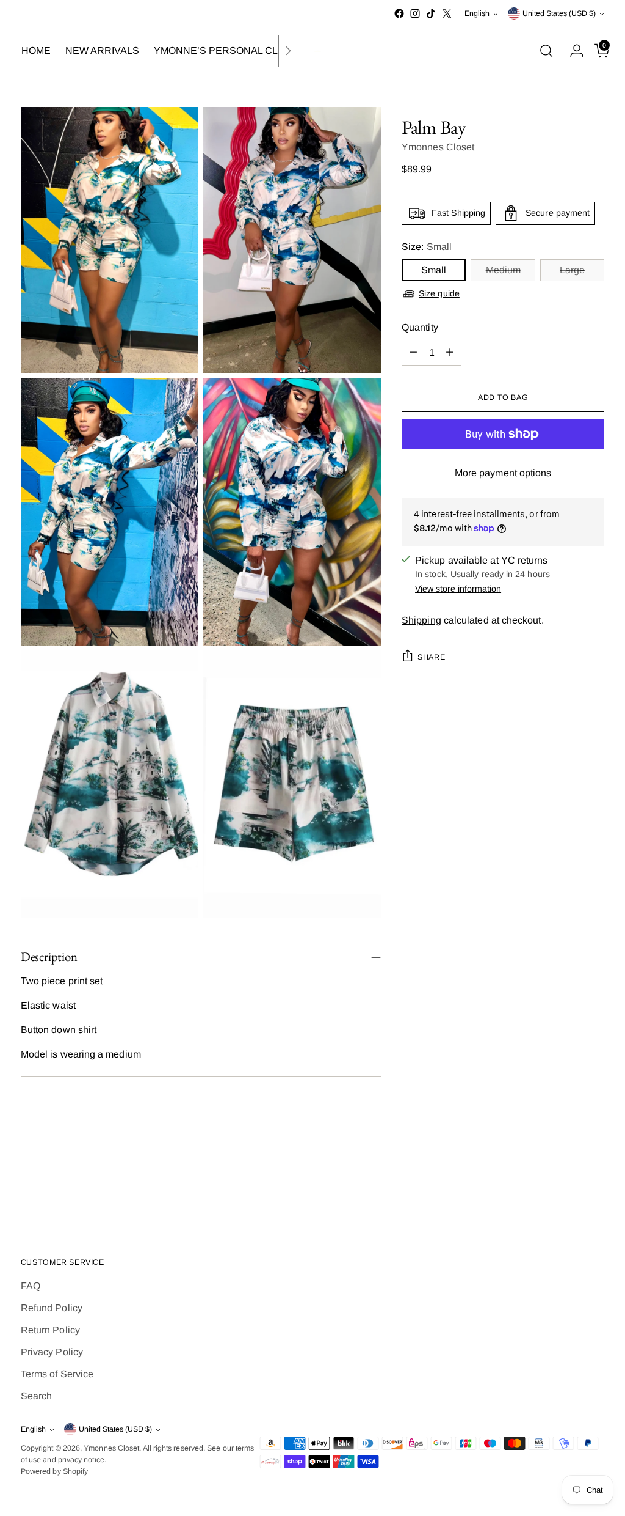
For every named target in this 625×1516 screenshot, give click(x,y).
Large (572, 270)
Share (431, 657)
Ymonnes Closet (438, 147)
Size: (427, 246)
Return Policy (50, 1330)
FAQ (30, 1286)
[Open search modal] (546, 51)
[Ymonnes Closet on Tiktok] (430, 13)
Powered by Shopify (54, 1471)
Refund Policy (51, 1308)
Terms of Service (57, 1374)
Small (433, 270)
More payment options (503, 473)
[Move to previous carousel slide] (565, 1183)
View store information (458, 589)
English (477, 13)
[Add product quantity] (450, 352)
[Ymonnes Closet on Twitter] (446, 13)
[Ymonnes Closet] (312, 51)
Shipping (421, 620)
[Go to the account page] (572, 51)
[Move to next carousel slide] (593, 1182)
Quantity (420, 327)
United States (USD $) (559, 13)
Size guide (439, 293)
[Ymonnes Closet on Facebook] (399, 13)
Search (36, 1396)
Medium (503, 270)
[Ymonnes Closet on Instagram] (415, 13)
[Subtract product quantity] (413, 352)
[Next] (288, 51)
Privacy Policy (52, 1352)
